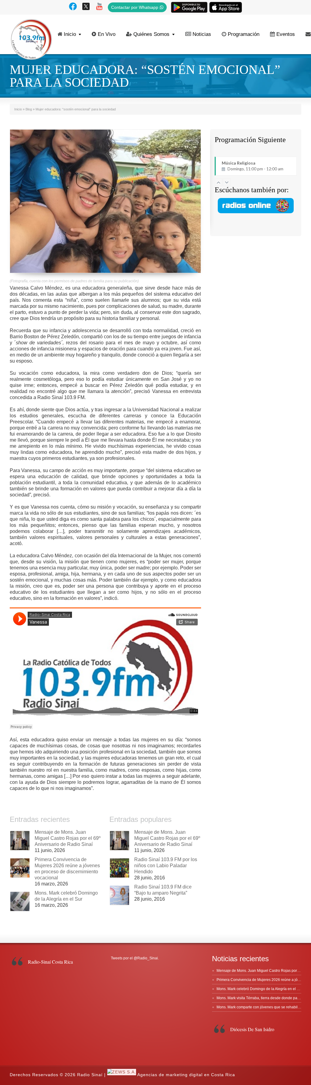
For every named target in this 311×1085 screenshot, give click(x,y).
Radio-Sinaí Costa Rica (50, 961)
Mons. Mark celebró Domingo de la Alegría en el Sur (259, 989)
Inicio (70, 34)
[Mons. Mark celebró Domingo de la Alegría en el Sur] (20, 901)
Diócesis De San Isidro (252, 1029)
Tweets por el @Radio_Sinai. (135, 958)
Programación (243, 34)
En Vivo (106, 34)
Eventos (285, 34)
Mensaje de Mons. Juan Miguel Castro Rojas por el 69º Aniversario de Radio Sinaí (68, 838)
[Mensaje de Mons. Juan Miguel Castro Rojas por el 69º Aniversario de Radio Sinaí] (20, 840)
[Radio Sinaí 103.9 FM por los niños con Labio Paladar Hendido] (119, 868)
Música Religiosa (252, 165)
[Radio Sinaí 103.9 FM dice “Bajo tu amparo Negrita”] (119, 895)
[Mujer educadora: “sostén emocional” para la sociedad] (105, 201)
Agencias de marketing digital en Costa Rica (186, 1074)
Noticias (202, 34)
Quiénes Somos (151, 34)
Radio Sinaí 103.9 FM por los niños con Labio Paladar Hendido (165, 865)
